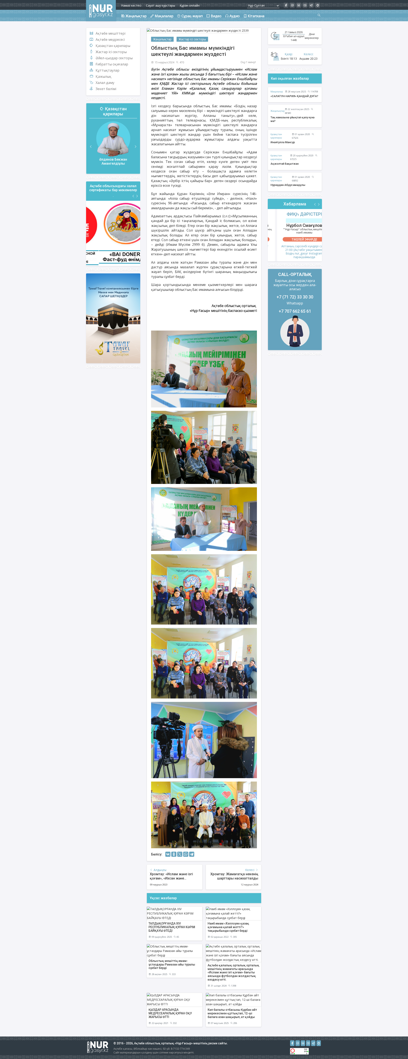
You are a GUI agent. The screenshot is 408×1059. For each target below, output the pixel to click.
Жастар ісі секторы (111, 51)
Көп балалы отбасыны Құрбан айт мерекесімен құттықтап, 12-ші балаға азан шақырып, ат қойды (232, 1013)
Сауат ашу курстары (160, 5)
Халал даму (105, 82)
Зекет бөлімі (106, 88)
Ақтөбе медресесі (110, 39)
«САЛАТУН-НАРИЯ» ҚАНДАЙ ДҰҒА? (294, 96)
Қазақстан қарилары (113, 45)
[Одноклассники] (173, 854)
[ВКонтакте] (167, 854)
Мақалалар (277, 91)
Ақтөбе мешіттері (110, 33)
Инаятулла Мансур (283, 142)
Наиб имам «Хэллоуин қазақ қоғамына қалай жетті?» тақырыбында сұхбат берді (228, 927)
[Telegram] (191, 854)
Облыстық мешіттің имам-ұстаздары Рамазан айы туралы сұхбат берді (172, 964)
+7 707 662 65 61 (295, 311)
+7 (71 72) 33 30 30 (295, 297)
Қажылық (103, 76)
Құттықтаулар (107, 70)
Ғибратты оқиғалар (112, 64)
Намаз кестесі (131, 5)
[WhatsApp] (185, 854)
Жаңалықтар (162, 39)
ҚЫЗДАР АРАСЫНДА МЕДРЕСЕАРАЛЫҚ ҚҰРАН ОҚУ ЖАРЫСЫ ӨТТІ (170, 1013)
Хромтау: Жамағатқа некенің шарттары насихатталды (234, 876)
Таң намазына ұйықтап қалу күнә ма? (292, 119)
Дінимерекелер (312, 36)
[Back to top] (396, 1047)
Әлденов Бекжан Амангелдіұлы (113, 161)
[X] (179, 854)
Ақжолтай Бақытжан (285, 163)
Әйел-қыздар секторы (114, 58)
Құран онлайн (190, 5)
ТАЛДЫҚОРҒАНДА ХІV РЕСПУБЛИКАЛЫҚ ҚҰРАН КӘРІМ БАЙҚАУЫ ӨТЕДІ (172, 927)
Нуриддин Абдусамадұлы (288, 185)
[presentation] (91, 146)
